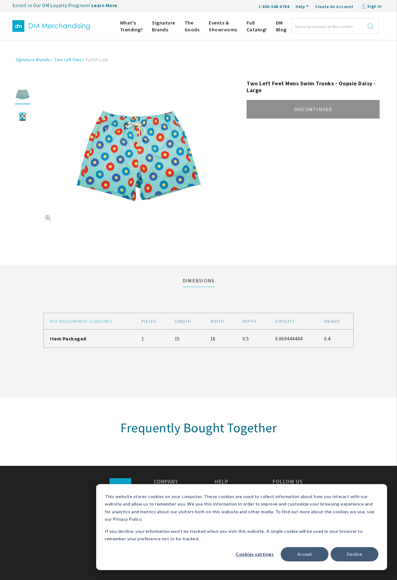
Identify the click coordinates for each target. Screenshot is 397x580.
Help (300, 6)
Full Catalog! (257, 26)
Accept (304, 554)
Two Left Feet (67, 59)
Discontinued (313, 109)
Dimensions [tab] (199, 280)
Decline (355, 554)
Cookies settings (255, 554)
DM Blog (281, 26)
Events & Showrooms (223, 26)
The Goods (192, 26)
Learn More (104, 5)
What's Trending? (131, 26)
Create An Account (334, 6)
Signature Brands (163, 26)
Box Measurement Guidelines (81, 321)
